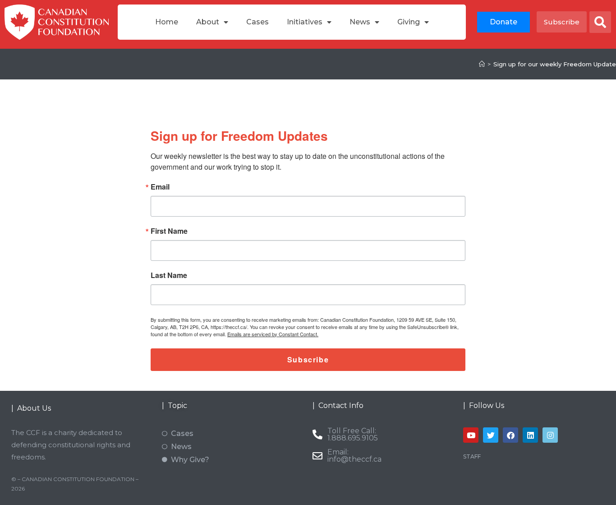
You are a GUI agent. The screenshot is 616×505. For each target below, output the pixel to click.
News (359, 22)
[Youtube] (470, 435)
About (207, 22)
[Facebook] (510, 435)
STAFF (472, 456)
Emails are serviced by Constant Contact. (272, 334)
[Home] (482, 64)
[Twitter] (490, 435)
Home (166, 22)
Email (160, 186)
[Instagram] (550, 435)
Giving (408, 22)
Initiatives (304, 22)
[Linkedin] (530, 435)
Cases (257, 22)
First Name (169, 231)
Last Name (169, 275)
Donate (503, 22)
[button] (600, 22)
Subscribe (308, 359)
